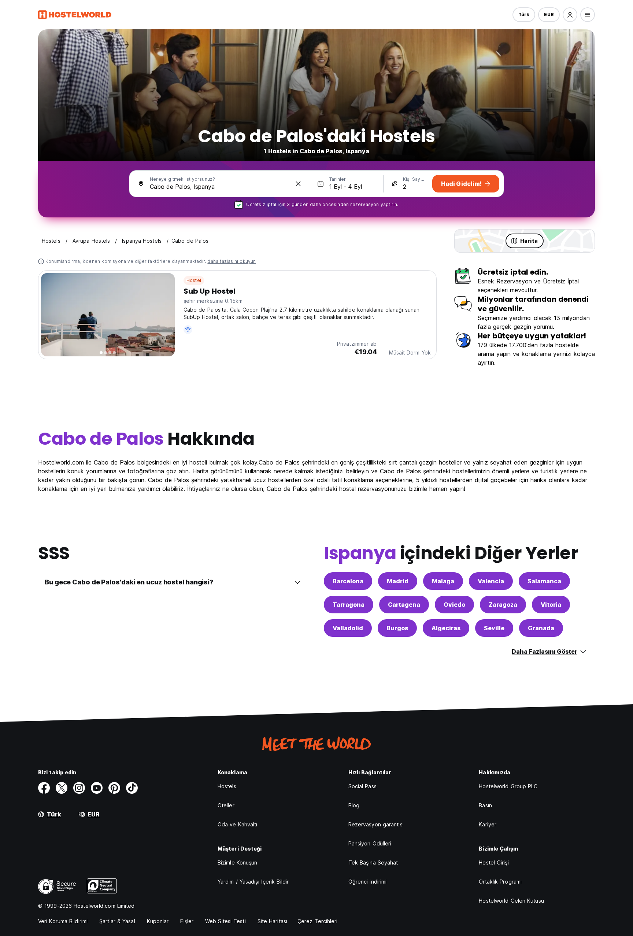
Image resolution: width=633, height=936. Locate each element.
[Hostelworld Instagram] (79, 788)
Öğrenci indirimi (367, 881)
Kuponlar (158, 921)
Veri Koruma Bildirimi (63, 921)
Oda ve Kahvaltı (238, 824)
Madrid (397, 581)
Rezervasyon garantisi (376, 824)
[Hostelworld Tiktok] (132, 788)
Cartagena (404, 604)
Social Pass (362, 786)
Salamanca (544, 581)
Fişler (186, 921)
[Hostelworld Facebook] (44, 788)
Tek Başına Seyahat (373, 862)
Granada (541, 628)
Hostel (193, 280)
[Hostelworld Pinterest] (114, 788)
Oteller (226, 805)
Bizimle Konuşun (238, 862)
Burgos (397, 628)
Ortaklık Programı (500, 881)
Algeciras (446, 628)
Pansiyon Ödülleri (370, 843)
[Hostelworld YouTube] (97, 788)
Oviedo (454, 604)
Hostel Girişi (493, 862)
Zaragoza (503, 604)
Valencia (491, 581)
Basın (485, 805)
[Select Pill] (570, 14)
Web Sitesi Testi (225, 921)
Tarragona (348, 604)
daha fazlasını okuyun (231, 261)
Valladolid (348, 628)
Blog (353, 805)
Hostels (227, 786)
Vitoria (551, 604)
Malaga (443, 581)
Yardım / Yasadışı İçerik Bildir (253, 881)
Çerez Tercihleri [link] (317, 921)
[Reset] (298, 183)
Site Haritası (272, 921)
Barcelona (348, 581)
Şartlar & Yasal (117, 921)
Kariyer (487, 824)
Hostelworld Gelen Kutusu (511, 901)
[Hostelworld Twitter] (61, 788)
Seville (494, 628)
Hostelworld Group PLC (508, 786)
